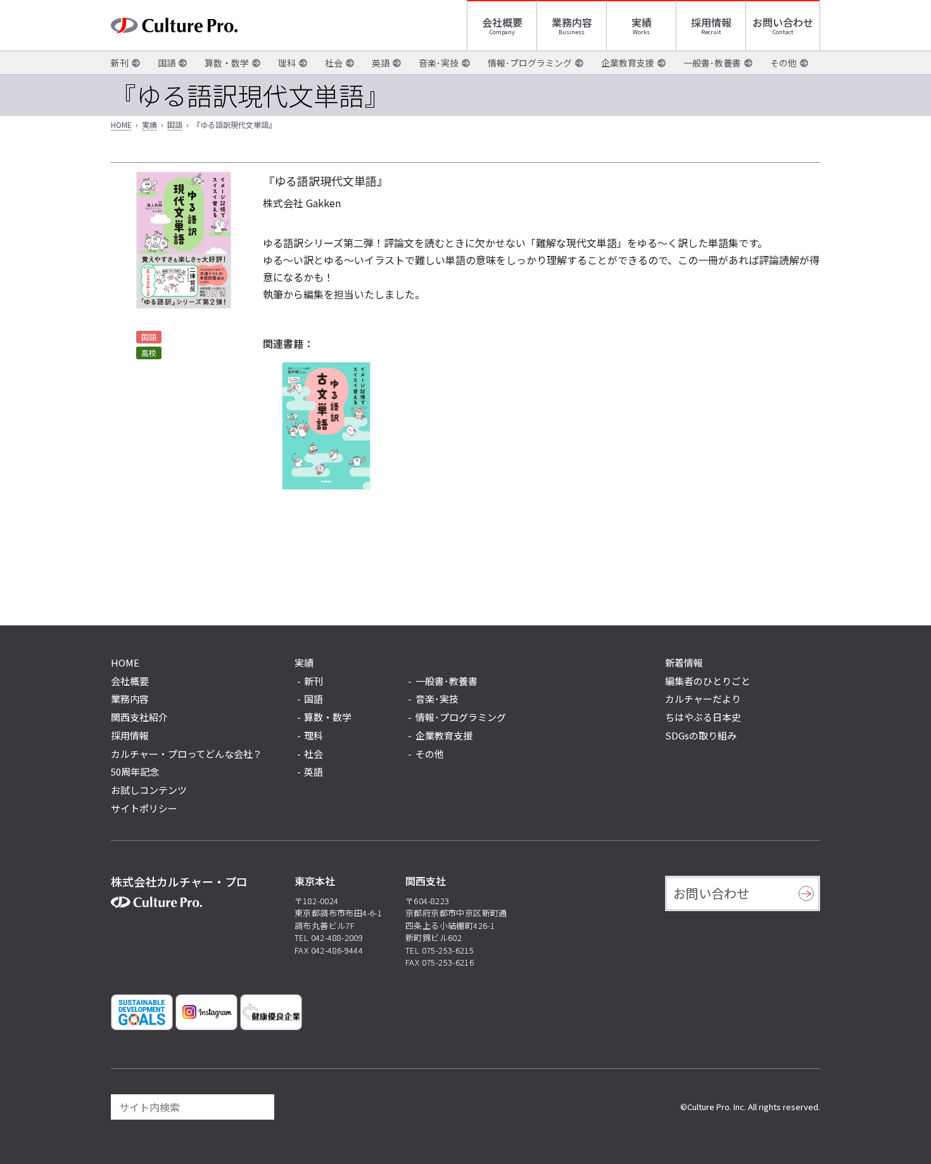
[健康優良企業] (271, 1012)
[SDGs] (142, 1012)
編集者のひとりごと (707, 681)
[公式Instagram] (206, 1012)
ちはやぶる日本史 (703, 717)
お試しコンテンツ (149, 789)
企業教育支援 (627, 62)
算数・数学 (227, 62)
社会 (334, 62)
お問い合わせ (782, 22)
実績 (641, 22)
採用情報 (711, 22)
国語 (166, 62)
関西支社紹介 (139, 717)
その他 (783, 62)
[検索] (259, 1106)
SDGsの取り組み (701, 735)
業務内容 (572, 22)
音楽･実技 (439, 62)
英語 (381, 62)
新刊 (120, 62)
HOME (121, 124)
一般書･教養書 (712, 62)
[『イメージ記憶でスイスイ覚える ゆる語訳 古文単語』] (326, 425)
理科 (287, 62)
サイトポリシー (144, 808)
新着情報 (684, 662)
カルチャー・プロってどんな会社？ (186, 753)
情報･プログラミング (530, 62)
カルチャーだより (703, 698)
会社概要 (502, 22)
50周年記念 (135, 771)
